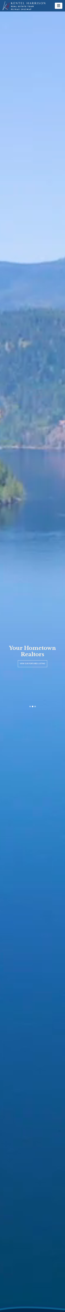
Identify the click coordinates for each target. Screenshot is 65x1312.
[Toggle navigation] (58, 6)
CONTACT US (32, 667)
